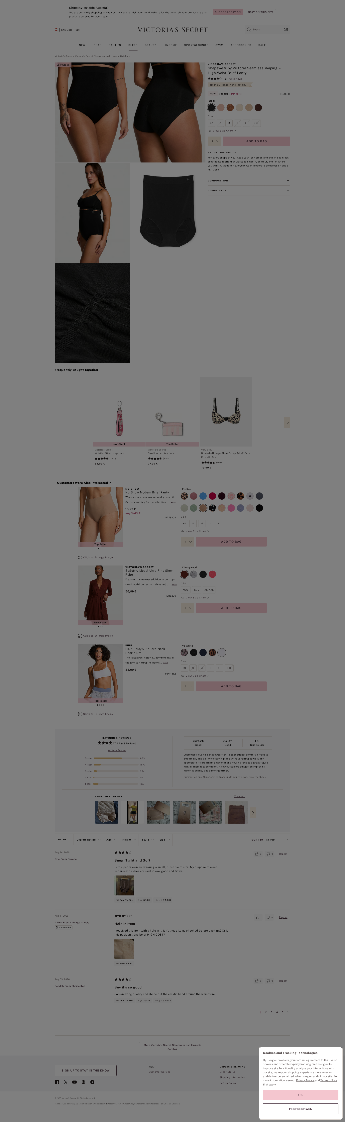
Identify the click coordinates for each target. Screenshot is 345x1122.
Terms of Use (328, 1080)
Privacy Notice (305, 1080)
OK (300, 1095)
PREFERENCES (300, 1108)
